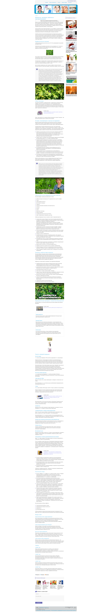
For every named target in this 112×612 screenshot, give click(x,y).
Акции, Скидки (64, 2)
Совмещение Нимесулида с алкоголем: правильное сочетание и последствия (72, 51)
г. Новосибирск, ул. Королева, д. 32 (44, 607)
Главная (46, 2)
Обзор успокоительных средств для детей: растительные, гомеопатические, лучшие (46, 587)
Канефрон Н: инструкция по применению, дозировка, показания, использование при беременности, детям (53, 453)
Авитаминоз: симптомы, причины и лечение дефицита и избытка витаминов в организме (53, 587)
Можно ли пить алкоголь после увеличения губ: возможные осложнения (71, 73)
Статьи (59, 2)
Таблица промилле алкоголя (70, 62)
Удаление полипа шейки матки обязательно (53, 307)
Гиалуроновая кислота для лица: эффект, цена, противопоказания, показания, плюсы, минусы (61, 587)
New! (47, 3)
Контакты (70, 2)
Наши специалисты (52, 2)
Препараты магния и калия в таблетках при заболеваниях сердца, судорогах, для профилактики (53, 397)
